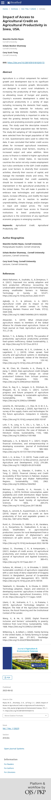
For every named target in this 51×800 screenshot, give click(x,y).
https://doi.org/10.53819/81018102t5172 (25, 62)
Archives (14, 9)
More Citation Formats (14, 715)
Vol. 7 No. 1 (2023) (28, 9)
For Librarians (9, 772)
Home (5, 9)
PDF (8, 677)
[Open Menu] (2, 2)
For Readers (9, 764)
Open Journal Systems (14, 748)
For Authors (9, 768)
